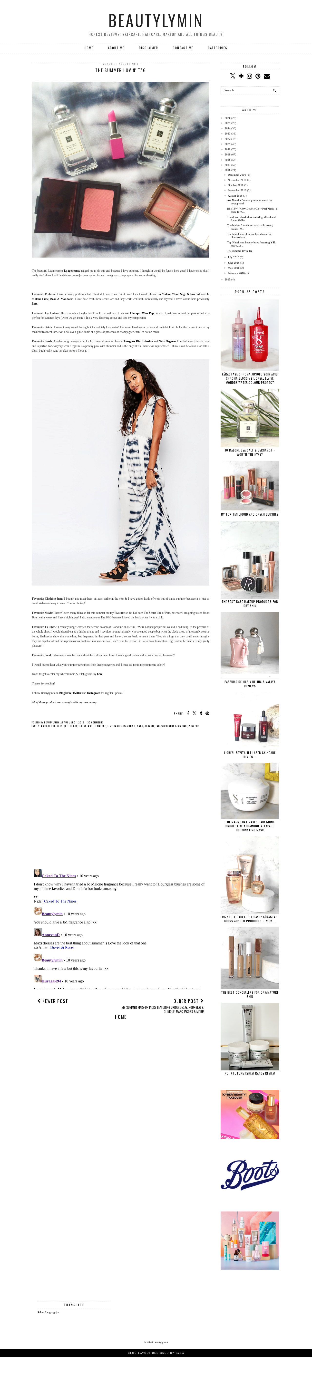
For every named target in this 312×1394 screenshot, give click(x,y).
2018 (228, 159)
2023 (228, 133)
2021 (228, 144)
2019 (228, 154)
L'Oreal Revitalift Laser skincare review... (250, 754)
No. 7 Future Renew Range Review (250, 1073)
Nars (140, 726)
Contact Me (183, 47)
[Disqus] (120, 803)
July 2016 (233, 257)
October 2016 (236, 185)
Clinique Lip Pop (67, 726)
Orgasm (149, 726)
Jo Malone (100, 726)
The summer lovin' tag (240, 250)
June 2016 (234, 262)
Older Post (163, 1006)
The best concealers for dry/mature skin (250, 994)
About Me (116, 47)
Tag (158, 726)
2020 (228, 149)
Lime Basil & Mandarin (121, 726)
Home (89, 47)
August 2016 (235, 195)
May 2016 (234, 267)
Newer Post (54, 1001)
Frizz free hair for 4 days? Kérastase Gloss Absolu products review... (250, 919)
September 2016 (237, 190)
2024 (228, 128)
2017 (228, 164)
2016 (228, 170)
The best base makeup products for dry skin (250, 603)
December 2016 (237, 174)
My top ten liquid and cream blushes (250, 514)
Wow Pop (194, 726)
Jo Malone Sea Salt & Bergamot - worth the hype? (250, 452)
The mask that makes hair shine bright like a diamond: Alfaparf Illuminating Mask (249, 826)
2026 (228, 117)
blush (52, 726)
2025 (228, 123)
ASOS (44, 726)
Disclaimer (148, 47)
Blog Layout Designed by (156, 1353)
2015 (228, 279)
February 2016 (236, 273)
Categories (217, 47)
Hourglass (85, 726)
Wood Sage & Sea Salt (174, 726)
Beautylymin (156, 20)
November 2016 (237, 180)
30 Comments (95, 722)
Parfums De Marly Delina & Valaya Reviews (249, 684)
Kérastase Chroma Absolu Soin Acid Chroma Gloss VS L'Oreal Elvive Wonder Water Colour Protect (250, 378)
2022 (228, 138)
